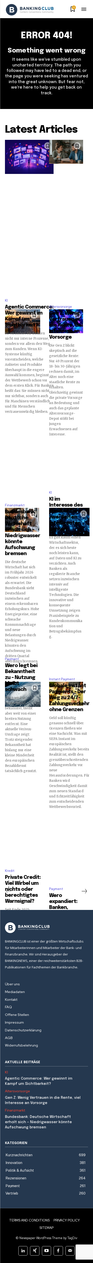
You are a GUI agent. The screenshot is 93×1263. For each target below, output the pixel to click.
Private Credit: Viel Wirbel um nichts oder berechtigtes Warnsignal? (23, 889)
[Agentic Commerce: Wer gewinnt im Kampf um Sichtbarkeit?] (29, 157)
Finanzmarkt (15, 505)
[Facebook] (58, 1250)
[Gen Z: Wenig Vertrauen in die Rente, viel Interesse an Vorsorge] (66, 152)
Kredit (9, 871)
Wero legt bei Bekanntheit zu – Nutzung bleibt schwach (21, 677)
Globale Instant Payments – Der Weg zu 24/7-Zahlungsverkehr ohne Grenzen (69, 697)
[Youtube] (46, 1250)
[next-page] (84, 891)
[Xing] (34, 1250)
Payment (12, 659)
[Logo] (30, 10)
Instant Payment (62, 679)
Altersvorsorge (60, 307)
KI (6, 300)
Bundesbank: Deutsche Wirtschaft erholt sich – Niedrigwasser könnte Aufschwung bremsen (38, 1122)
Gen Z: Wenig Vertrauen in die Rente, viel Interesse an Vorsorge (66, 325)
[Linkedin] (23, 1250)
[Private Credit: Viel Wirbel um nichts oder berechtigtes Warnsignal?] (23, 694)
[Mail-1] (70, 1250)
